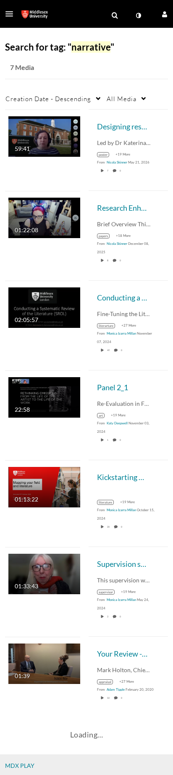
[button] (11, 14)
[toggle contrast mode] (138, 15)
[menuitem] (114, 15)
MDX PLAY (19, 765)
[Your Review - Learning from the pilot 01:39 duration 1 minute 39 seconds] (44, 662)
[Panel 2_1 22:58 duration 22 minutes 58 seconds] (44, 396)
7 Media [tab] (22, 67)
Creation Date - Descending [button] (48, 98)
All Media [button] (121, 98)
